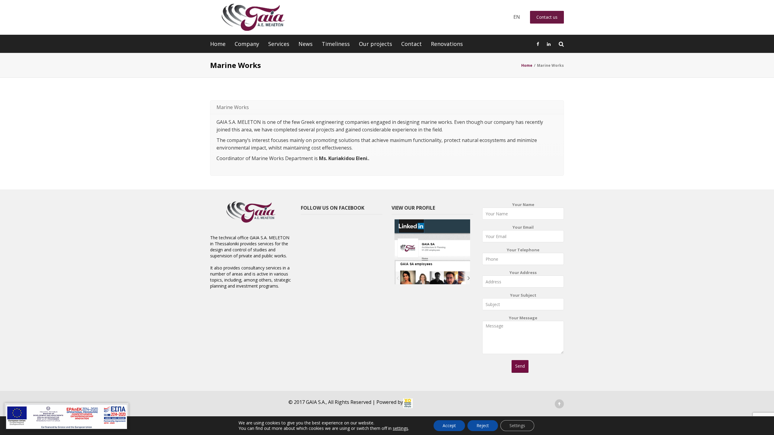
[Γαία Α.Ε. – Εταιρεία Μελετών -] (253, 17)
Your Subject (523, 295)
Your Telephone (523, 250)
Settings (517, 425)
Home (218, 43)
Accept (449, 425)
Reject (482, 425)
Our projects (375, 43)
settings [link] (400, 428)
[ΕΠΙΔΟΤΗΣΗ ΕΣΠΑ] (66, 416)
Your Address (523, 272)
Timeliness (336, 43)
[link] (408, 403)
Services (278, 43)
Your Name (523, 204)
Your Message (523, 318)
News (305, 43)
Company (247, 43)
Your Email (523, 227)
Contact (411, 43)
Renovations (447, 43)
